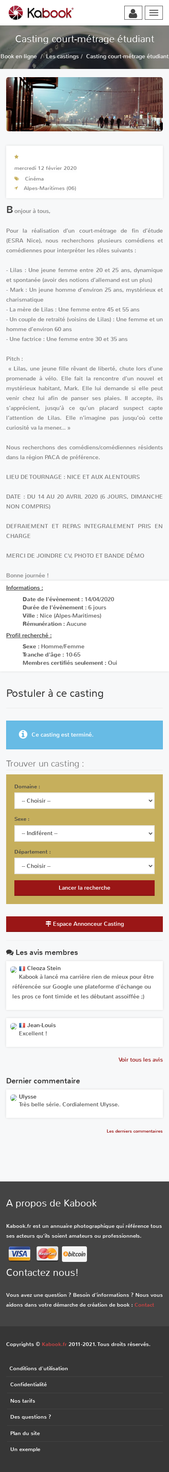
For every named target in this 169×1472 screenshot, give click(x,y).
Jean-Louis (40, 1025)
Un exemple (25, 1449)
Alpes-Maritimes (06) (50, 188)
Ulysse (28, 1097)
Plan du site (25, 1433)
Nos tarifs (22, 1400)
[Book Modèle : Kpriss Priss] (13, 1097)
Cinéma (34, 178)
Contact (144, 1304)
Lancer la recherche (84, 888)
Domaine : (27, 786)
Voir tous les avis (141, 1060)
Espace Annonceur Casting (87, 924)
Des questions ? (30, 1416)
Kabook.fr (54, 1344)
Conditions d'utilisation (38, 1368)
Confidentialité (28, 1384)
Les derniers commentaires (135, 1131)
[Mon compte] (133, 14)
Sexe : (22, 818)
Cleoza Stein (43, 968)
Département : (32, 851)
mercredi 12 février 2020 (45, 168)
